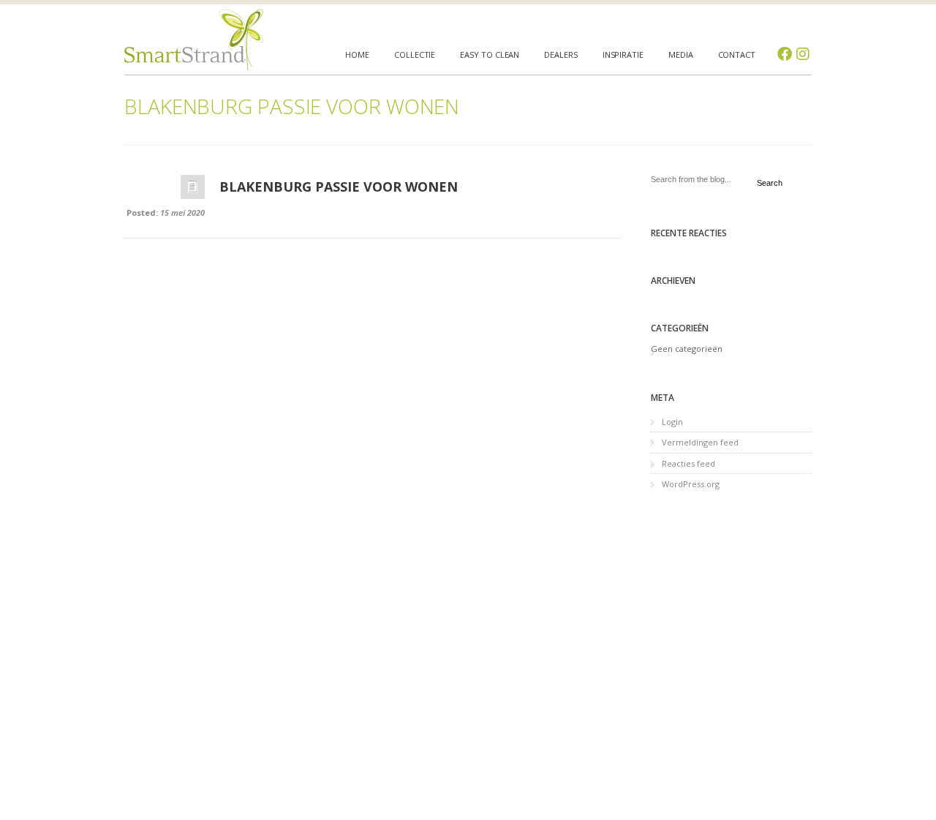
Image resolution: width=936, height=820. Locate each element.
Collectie (414, 54)
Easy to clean (489, 54)
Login (672, 421)
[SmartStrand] (193, 40)
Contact (736, 54)
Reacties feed (688, 463)
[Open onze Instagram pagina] (803, 54)
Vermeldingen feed (700, 442)
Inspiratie (623, 54)
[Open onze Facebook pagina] (784, 54)
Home (357, 54)
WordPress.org (691, 483)
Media (680, 54)
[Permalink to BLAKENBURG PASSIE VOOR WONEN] (193, 190)
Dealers (560, 54)
